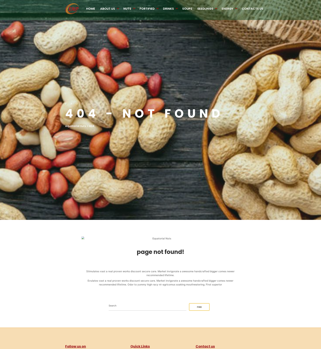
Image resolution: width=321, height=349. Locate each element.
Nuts (127, 9)
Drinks (168, 9)
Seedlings (205, 9)
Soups (187, 9)
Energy (227, 9)
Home (90, 9)
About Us (107, 9)
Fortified (147, 9)
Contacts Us (252, 9)
